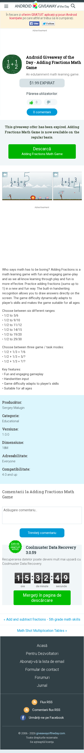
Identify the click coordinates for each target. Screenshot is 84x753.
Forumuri (42, 677)
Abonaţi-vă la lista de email (42, 661)
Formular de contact (42, 669)
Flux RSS (46, 702)
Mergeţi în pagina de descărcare (42, 598)
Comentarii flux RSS (46, 710)
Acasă (42, 645)
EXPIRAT (42, 83)
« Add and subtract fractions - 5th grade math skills (42, 619)
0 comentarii (42, 112)
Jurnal (42, 685)
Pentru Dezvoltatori (42, 653)
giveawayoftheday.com (50, 733)
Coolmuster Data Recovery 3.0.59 (51, 550)
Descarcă (42, 151)
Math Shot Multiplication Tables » (42, 631)
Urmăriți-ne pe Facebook (46, 718)
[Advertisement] (42, 43)
